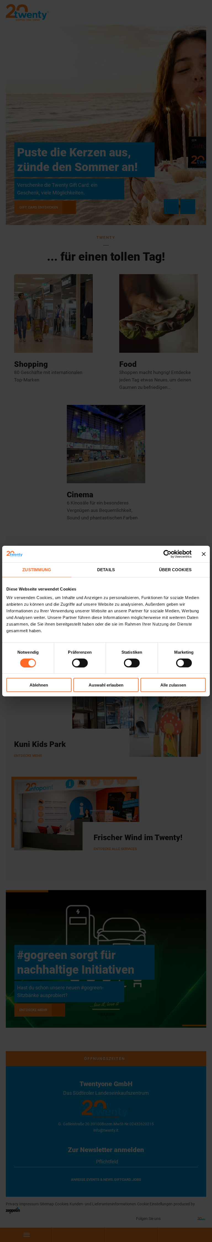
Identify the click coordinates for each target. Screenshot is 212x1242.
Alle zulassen (173, 685)
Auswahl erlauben (106, 685)
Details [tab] (106, 569)
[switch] (80, 662)
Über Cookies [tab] (175, 569)
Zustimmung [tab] (36, 569)
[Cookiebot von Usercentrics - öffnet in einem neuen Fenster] (167, 554)
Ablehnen (39, 685)
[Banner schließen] (204, 554)
